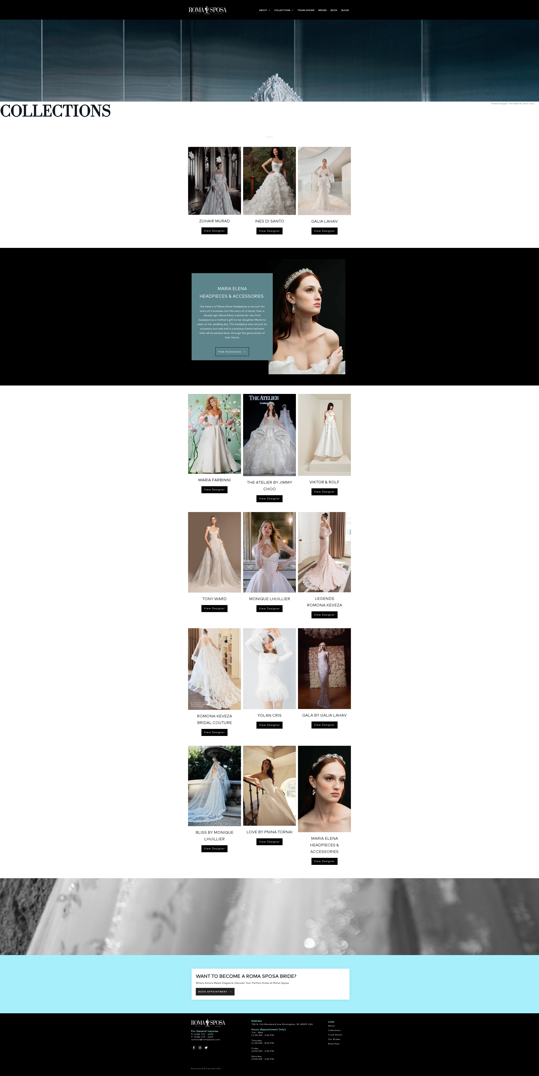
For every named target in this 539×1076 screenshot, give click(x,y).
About (331, 1025)
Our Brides (334, 1039)
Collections (334, 1030)
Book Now (334, 1043)
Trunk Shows (335, 1034)
